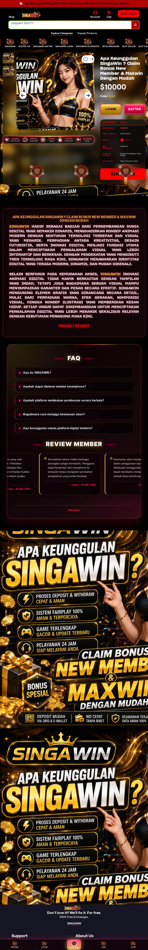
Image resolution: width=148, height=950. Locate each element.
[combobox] (70, 25)
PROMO (15, 947)
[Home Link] (33, 14)
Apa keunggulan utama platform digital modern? (58, 428)
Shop (11, 16)
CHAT (133, 947)
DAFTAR (134, 109)
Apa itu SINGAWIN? (37, 372)
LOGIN (110, 109)
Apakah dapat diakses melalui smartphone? (54, 386)
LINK (103, 947)
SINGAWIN (122, 174)
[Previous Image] (22, 95)
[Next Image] (87, 95)
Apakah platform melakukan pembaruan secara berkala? (63, 400)
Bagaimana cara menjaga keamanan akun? (54, 414)
